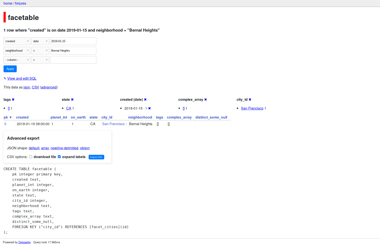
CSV (35, 87)
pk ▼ (8, 117)
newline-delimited (64, 147)
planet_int (59, 117)
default (34, 147)
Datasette (24, 242)
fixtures (20, 3)
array (45, 147)
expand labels (73, 156)
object (85, 147)
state (94, 117)
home (8, 3)
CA (68, 108)
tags (159, 117)
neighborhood (140, 117)
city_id (106, 117)
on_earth (78, 117)
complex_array (179, 117)
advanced (49, 87)
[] (9, 108)
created (22, 117)
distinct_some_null (211, 117)
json (27, 87)
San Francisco (252, 108)
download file (44, 156)
